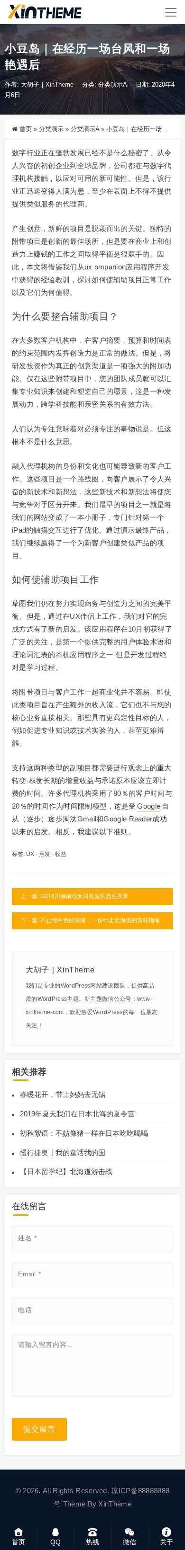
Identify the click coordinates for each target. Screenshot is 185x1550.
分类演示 (51, 129)
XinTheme (114, 1504)
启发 (44, 854)
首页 (25, 129)
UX (30, 854)
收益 (60, 854)
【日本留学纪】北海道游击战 (66, 1171)
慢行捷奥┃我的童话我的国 (62, 1153)
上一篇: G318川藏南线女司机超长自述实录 (74, 896)
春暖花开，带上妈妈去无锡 (62, 1094)
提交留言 (39, 1429)
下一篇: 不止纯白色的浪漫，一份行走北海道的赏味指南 (90, 920)
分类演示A (112, 84)
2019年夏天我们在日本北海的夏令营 (77, 1114)
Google (148, 806)
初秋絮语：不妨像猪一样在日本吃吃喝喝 (84, 1133)
